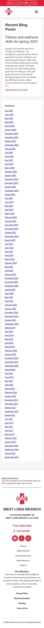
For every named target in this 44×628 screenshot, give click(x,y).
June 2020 (9, 294)
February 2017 (11, 438)
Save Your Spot (16, 3)
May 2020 (9, 297)
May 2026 (9, 118)
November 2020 (11, 282)
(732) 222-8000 (11, 481)
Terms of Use (22, 608)
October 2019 (10, 320)
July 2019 (9, 332)
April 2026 (9, 122)
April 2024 (9, 210)
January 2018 (10, 396)
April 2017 (9, 431)
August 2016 (10, 453)
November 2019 (11, 316)
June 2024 (9, 202)
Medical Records (23, 551)
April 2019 (9, 343)
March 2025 (10, 168)
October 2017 (10, 408)
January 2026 (10, 130)
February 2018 (11, 393)
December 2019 (11, 313)
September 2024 (12, 191)
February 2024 (11, 217)
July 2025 (9, 153)
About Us (23, 565)
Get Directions (23, 526)
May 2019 (9, 339)
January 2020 (10, 309)
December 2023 (11, 225)
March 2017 (10, 434)
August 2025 (10, 149)
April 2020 (9, 301)
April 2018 (9, 385)
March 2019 (10, 347)
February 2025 (11, 172)
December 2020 (11, 278)
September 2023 (12, 236)
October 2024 (10, 187)
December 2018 (11, 358)
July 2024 (9, 198)
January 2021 (10, 274)
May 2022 (9, 267)
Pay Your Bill (31, 3)
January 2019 (10, 354)
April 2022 (9, 271)
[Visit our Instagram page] (28, 538)
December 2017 (11, 400)
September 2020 (12, 286)
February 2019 (11, 351)
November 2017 (11, 404)
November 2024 (11, 183)
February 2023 (11, 263)
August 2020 (10, 290)
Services (23, 546)
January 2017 (10, 442)
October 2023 (10, 233)
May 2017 (9, 427)
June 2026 (9, 115)
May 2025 (9, 160)
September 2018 (12, 366)
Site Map (22, 603)
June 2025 (9, 156)
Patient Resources (23, 561)
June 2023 (9, 248)
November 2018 (11, 362)
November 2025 (11, 137)
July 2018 (9, 373)
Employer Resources (23, 556)
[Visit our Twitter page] (22, 538)
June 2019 (9, 335)
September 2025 (12, 145)
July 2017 (9, 419)
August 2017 (10, 415)
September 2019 (12, 324)
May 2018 (9, 381)
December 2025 (11, 134)
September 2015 (12, 457)
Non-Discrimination (22, 598)
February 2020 (11, 305)
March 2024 (10, 214)
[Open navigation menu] (36, 11)
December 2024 (11, 179)
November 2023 (11, 229)
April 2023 (9, 255)
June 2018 (9, 377)
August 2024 (10, 195)
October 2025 (10, 141)
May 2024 (9, 206)
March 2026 (10, 126)
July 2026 (9, 111)
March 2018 (10, 389)
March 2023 (10, 259)
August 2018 (10, 370)
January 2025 (10, 176)
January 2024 (10, 221)
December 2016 (11, 446)
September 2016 (12, 450)
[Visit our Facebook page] (15, 538)
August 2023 (10, 240)
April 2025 (9, 164)
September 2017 (12, 412)
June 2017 (9, 423)
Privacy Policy (22, 593)
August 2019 (10, 328)
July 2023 (9, 244)
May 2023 (9, 252)
